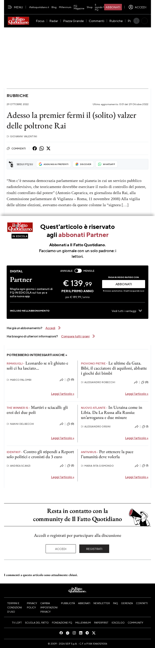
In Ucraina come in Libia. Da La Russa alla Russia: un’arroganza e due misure (111, 412)
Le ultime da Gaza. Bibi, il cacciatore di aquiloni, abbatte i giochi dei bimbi (114, 368)
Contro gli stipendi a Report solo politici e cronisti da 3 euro (40, 454)
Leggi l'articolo (62, 393)
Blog (54, 7)
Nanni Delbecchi (20, 423)
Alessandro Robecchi (98, 382)
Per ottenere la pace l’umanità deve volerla (107, 454)
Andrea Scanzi (18, 465)
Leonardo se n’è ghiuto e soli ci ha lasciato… (37, 365)
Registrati (94, 549)
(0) (72, 379)
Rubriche (17, 95)
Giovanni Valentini (22, 136)
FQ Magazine (79, 7)
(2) (72, 465)
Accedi (61, 549)
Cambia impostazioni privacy (49, 607)
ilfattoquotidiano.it (39, 7)
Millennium (65, 7)
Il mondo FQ (99, 7)
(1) (147, 426)
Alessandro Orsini (96, 426)
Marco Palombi (19, 379)
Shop (89, 7)
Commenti (19, 148)
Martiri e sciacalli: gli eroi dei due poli (37, 409)
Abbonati (113, 7)
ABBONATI (123, 284)
